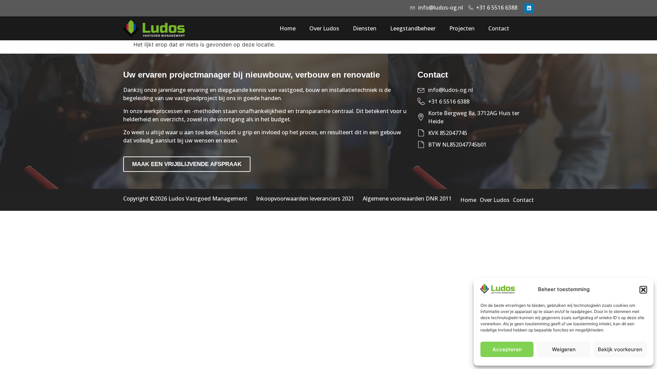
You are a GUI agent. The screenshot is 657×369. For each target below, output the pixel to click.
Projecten (462, 28)
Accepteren (507, 349)
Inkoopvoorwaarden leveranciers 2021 (305, 198)
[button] (643, 289)
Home (288, 28)
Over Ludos (324, 28)
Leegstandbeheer (413, 28)
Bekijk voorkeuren (620, 349)
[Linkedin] (529, 8)
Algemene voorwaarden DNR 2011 (407, 198)
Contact (498, 28)
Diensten (364, 28)
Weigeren (564, 349)
